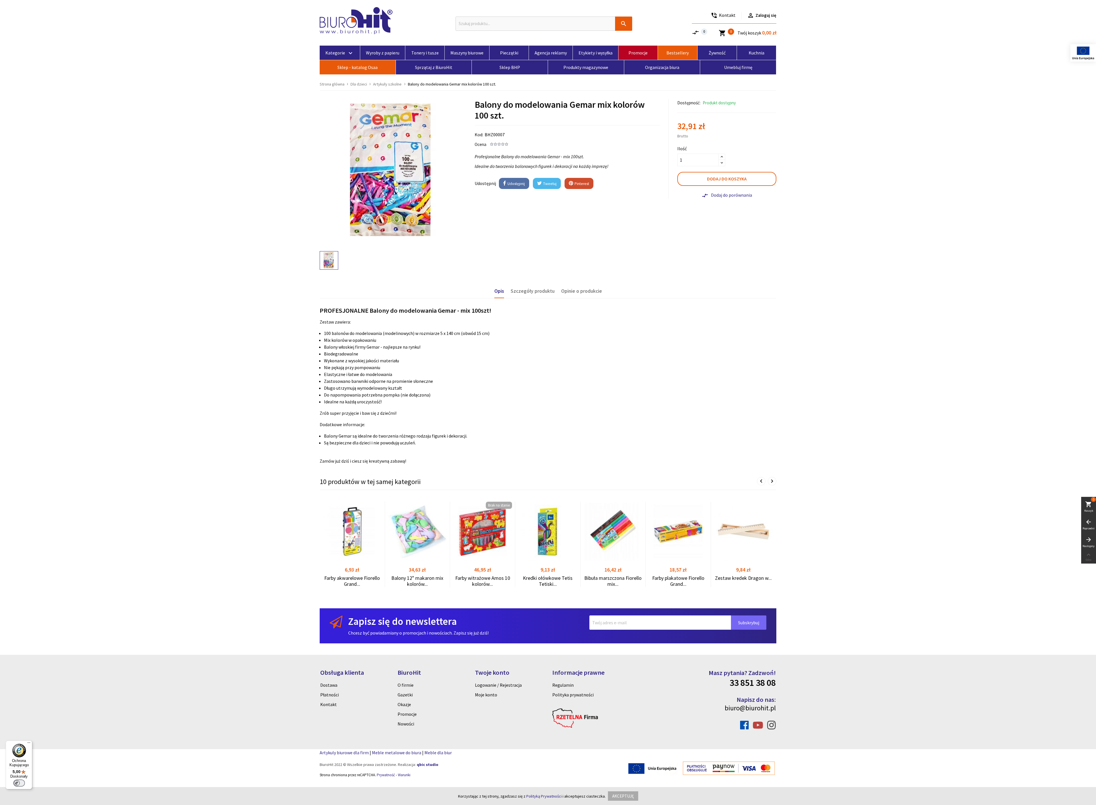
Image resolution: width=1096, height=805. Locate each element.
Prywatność (386, 775)
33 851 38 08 (753, 682)
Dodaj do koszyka (727, 179)
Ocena (480, 144)
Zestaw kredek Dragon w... (743, 578)
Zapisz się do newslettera (402, 621)
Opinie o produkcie (581, 291)
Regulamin (563, 685)
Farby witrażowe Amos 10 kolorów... (482, 581)
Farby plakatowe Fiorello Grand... (678, 581)
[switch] (19, 783)
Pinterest (581, 183)
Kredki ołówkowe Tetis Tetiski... (548, 581)
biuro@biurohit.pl (750, 708)
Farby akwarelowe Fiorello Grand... (352, 581)
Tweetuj (549, 183)
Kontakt (328, 704)
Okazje (404, 704)
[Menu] (28, 744)
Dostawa (328, 685)
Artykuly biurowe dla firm (344, 752)
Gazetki (405, 695)
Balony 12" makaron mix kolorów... (417, 581)
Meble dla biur (438, 752)
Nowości (406, 724)
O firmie (406, 685)
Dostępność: (688, 102)
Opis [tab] (499, 291)
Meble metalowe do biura (396, 752)
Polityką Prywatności (544, 796)
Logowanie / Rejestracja (498, 685)
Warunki (404, 775)
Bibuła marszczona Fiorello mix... (613, 581)
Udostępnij (516, 183)
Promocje (407, 714)
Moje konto (486, 695)
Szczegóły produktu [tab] (533, 291)
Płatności (329, 695)
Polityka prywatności (573, 695)
